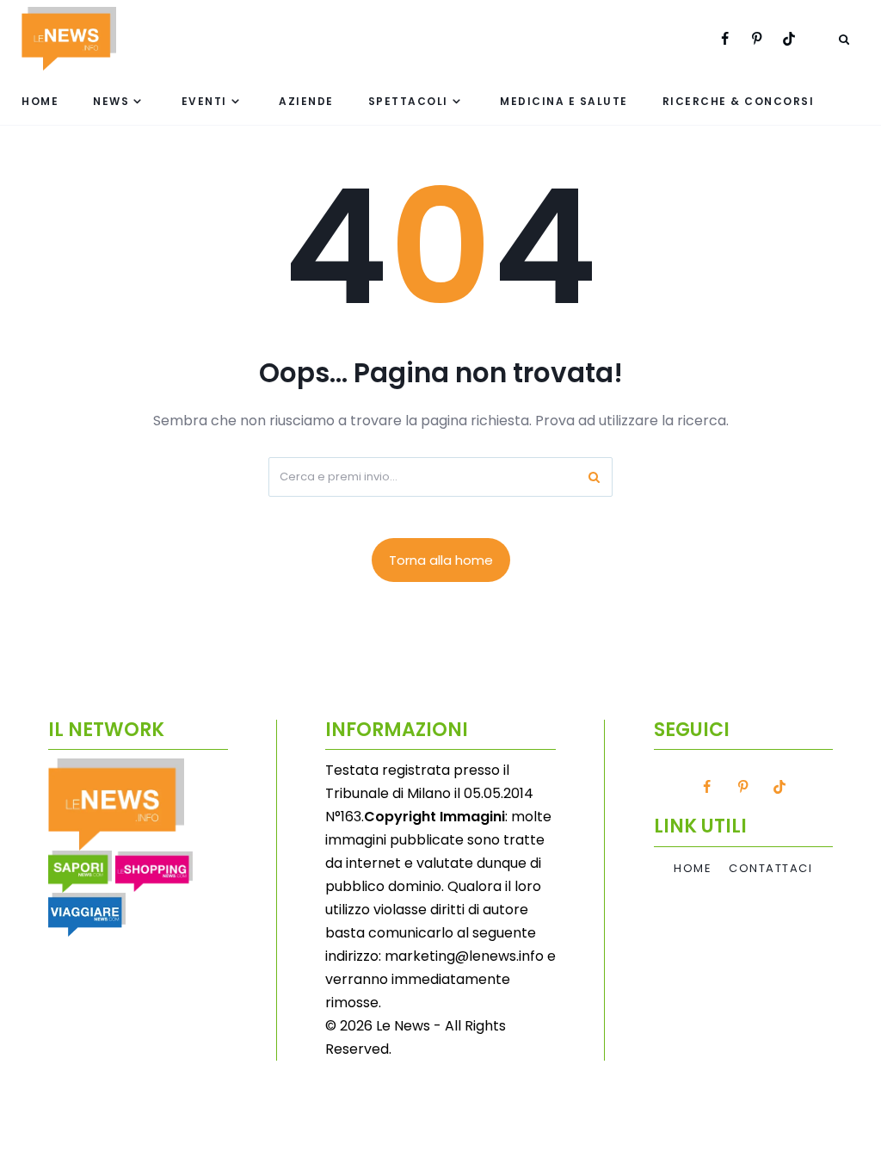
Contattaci (770, 869)
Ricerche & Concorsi (738, 101)
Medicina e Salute (564, 101)
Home (40, 101)
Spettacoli (408, 101)
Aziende (306, 101)
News (111, 101)
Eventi (204, 101)
